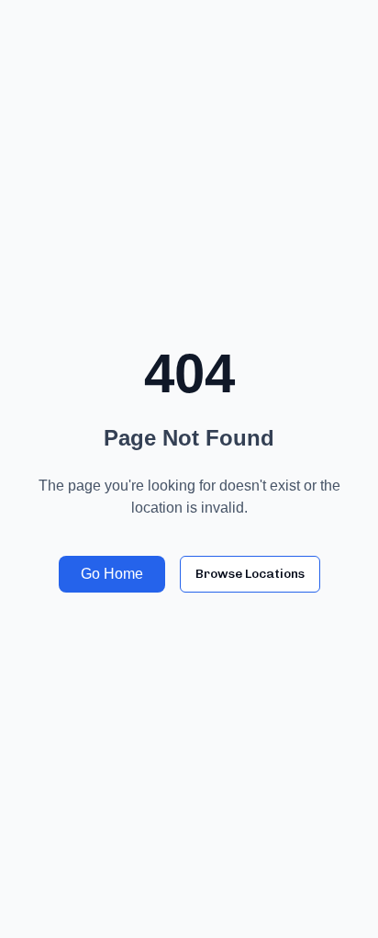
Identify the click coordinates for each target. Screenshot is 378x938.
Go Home (112, 574)
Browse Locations (250, 574)
